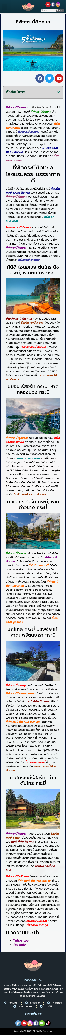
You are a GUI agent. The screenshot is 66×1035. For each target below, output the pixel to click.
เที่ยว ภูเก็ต (19, 945)
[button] (4, 7)
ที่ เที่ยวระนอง (20, 941)
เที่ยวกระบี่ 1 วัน (33, 980)
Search (60, 10)
